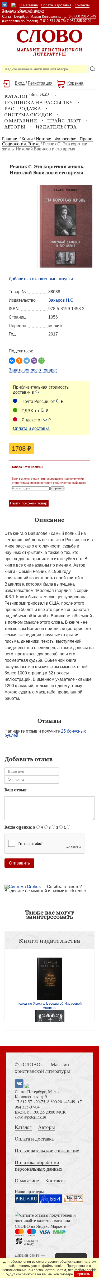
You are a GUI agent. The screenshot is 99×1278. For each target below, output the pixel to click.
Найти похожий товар (28, 503)
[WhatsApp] (41, 360)
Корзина (75, 83)
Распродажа (22, 108)
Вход (20, 83)
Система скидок (28, 114)
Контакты (82, 5)
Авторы (14, 127)
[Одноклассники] (19, 360)
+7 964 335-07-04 (78, 21)
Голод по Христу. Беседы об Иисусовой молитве (50, 1005)
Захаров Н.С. (61, 300)
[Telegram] (26, 360)
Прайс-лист (64, 120)
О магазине (29, 5)
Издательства (56, 127)
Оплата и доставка (56, 5)
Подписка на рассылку (38, 102)
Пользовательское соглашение (47, 1150)
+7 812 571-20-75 (51, 21)
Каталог (23, 1127)
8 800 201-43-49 (84, 16)
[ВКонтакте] (12, 360)
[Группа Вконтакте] (4, 5)
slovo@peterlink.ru (30, 1117)
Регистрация (40, 83)
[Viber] (34, 360)
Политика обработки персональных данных (39, 1165)
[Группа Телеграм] (13, 5)
